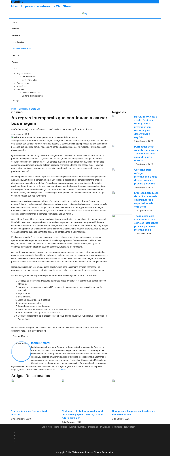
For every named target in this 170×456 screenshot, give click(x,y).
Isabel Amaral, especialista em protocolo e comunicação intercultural (51, 129)
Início (14, 22)
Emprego (15, 101)
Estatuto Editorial (77, 427)
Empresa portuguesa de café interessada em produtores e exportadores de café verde (146, 200)
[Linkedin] (17, 435)
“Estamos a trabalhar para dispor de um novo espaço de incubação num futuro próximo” (83, 414)
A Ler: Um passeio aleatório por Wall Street (41, 6)
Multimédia (21, 86)
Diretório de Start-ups (31, 93)
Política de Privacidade (99, 427)
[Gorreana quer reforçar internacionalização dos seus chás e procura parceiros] (122, 178)
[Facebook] (17, 432)
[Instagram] (17, 442)
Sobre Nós (47, 427)
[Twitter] (17, 439)
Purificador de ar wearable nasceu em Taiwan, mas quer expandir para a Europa (146, 153)
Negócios (16, 35)
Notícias (15, 29)
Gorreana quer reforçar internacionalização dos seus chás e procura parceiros (145, 177)
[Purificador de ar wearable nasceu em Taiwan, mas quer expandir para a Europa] (122, 155)
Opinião (15, 55)
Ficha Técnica (60, 427)
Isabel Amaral (40, 343)
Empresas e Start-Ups (21, 49)
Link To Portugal (28, 77)
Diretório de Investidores (32, 96)
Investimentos (18, 42)
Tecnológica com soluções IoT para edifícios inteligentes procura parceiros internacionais (146, 223)
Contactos (117, 427)
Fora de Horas (23, 83)
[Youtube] (17, 445)
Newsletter (129, 427)
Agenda (15, 62)
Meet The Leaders (29, 80)
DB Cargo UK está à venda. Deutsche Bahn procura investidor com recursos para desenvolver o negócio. (145, 127)
